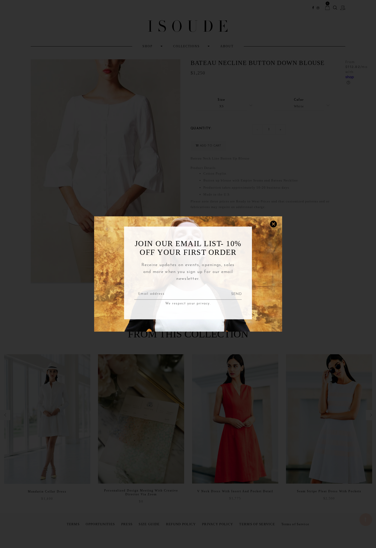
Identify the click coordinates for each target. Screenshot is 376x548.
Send (236, 294)
